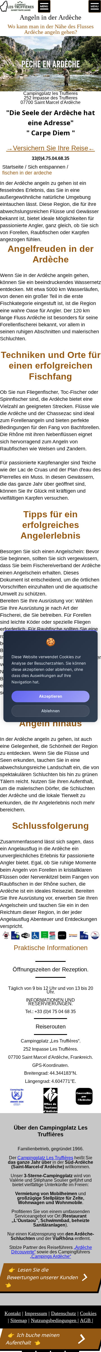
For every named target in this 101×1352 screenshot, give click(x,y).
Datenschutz (63, 1313)
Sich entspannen (46, 167)
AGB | (86, 1320)
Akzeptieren (50, 696)
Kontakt (12, 1313)
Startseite (13, 167)
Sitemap (18, 1320)
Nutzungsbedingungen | (55, 1320)
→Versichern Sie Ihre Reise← (50, 148)
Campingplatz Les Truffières (45, 1157)
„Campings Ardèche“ (50, 1256)
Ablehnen (50, 710)
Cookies (88, 1313)
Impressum (36, 1313)
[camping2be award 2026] (16, 1097)
